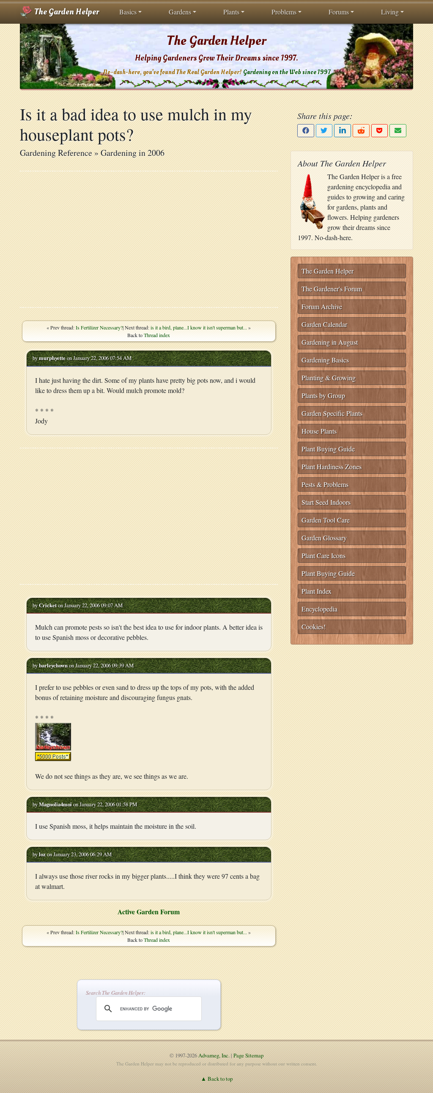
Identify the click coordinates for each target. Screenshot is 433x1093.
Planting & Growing (328, 377)
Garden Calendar (324, 324)
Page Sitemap (248, 1055)
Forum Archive (321, 306)
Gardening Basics (325, 359)
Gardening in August (329, 342)
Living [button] (390, 11)
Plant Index (316, 591)
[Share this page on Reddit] (361, 130)
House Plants (319, 430)
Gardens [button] (180, 11)
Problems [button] (283, 11)
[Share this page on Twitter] (324, 130)
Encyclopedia (319, 608)
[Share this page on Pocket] (379, 130)
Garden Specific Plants (331, 413)
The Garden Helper (66, 12)
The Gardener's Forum (331, 288)
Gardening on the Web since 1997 (286, 72)
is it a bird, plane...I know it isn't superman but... (199, 327)
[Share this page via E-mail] (397, 130)
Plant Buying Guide (328, 448)
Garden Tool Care (325, 519)
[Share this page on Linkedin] (342, 130)
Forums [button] (339, 11)
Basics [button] (128, 11)
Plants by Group (323, 395)
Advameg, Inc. (214, 1055)
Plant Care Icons (323, 555)
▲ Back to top (217, 1078)
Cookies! (313, 626)
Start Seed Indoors (326, 502)
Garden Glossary (324, 537)
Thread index (157, 335)
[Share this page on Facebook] (305, 130)
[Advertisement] (148, 239)
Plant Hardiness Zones (331, 466)
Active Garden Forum (149, 911)
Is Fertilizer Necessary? (99, 327)
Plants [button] (231, 11)
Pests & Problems (324, 484)
